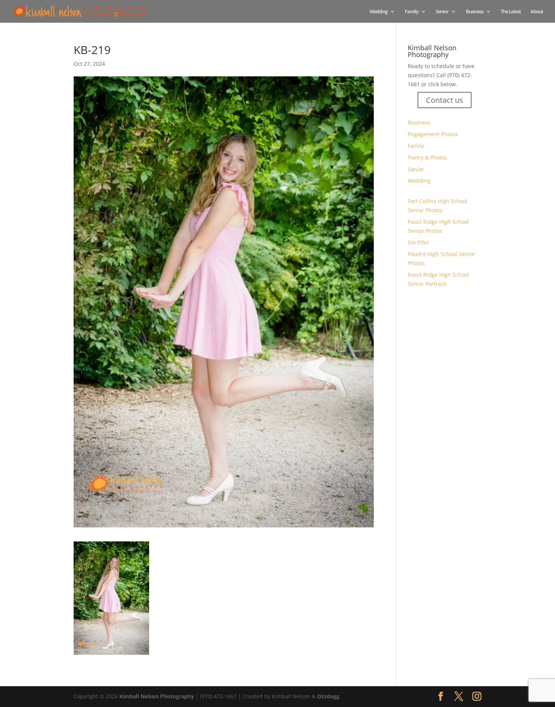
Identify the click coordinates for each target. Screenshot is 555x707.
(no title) (418, 242)
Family (411, 12)
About (536, 12)
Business (474, 12)
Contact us (444, 100)
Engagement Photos (433, 134)
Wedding (378, 12)
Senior (442, 12)
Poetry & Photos (427, 157)
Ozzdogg (328, 696)
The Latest (511, 12)
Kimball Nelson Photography (156, 696)
